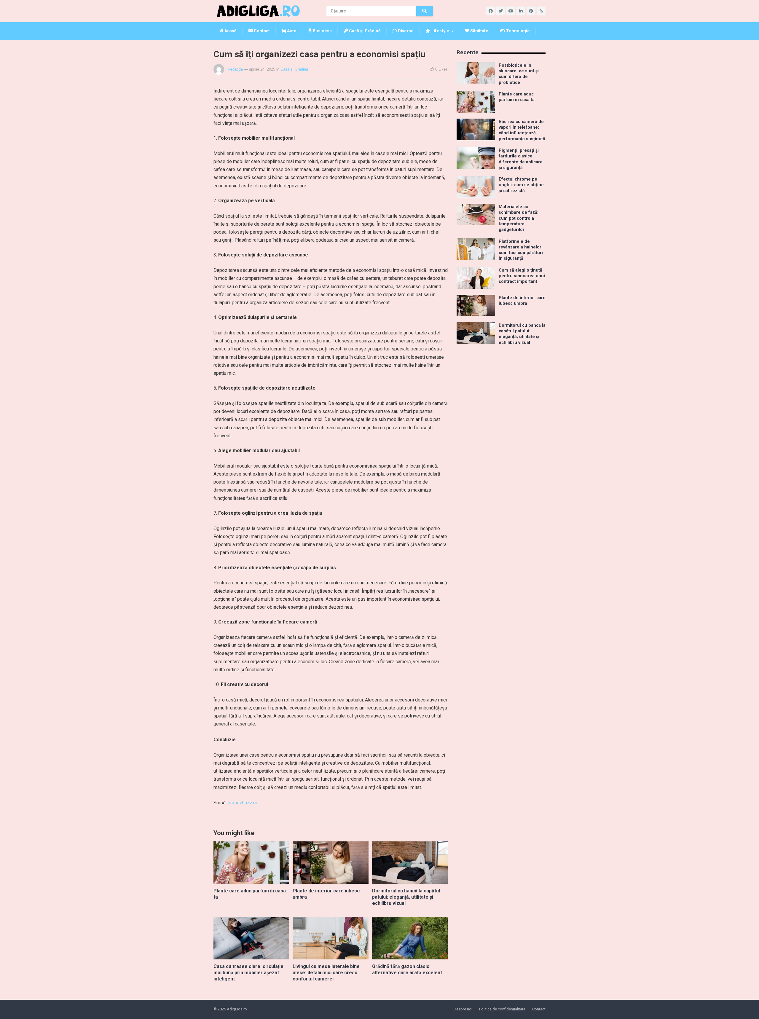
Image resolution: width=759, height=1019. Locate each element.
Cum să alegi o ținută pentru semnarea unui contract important (522, 276)
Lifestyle (439, 31)
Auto (291, 31)
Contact (261, 31)
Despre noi (463, 1009)
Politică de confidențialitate (502, 1009)
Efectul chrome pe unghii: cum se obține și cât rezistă (521, 185)
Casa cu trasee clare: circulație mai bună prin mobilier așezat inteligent (248, 973)
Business (322, 31)
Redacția (235, 69)
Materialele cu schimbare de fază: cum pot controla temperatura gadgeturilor (518, 218)
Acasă (230, 31)
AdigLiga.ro (237, 1009)
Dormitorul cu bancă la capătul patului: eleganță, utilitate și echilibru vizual (406, 897)
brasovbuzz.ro (242, 803)
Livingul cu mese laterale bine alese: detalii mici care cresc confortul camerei (326, 973)
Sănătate (478, 31)
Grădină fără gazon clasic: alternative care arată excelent (407, 969)
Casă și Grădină (364, 31)
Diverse (405, 31)
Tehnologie (517, 31)
